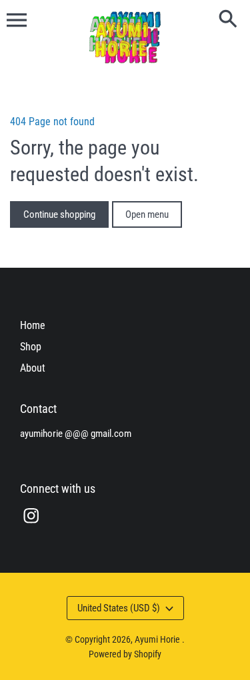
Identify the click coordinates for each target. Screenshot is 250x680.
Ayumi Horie (158, 639)
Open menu (147, 214)
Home (32, 325)
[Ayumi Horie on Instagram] (31, 524)
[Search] (230, 20)
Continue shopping (59, 214)
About (32, 368)
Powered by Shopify (125, 654)
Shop (30, 346)
